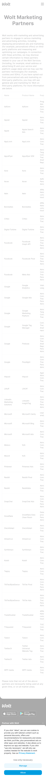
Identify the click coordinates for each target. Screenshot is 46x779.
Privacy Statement (27, 753)
